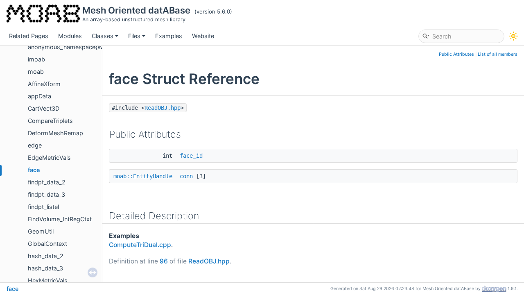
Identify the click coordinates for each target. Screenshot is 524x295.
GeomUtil (41, 231)
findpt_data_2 (47, 182)
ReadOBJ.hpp (163, 107)
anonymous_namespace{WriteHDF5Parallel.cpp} (94, 46)
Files (134, 35)
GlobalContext (47, 243)
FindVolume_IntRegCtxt (60, 219)
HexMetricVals (48, 280)
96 (164, 261)
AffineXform (44, 83)
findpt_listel (43, 206)
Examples (168, 35)
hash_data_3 (45, 268)
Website (203, 35)
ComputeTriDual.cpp (140, 245)
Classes (102, 35)
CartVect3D (43, 108)
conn (186, 176)
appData (39, 96)
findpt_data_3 (46, 194)
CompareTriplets (50, 120)
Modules (70, 35)
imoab (36, 59)
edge (35, 145)
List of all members (497, 54)
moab (36, 71)
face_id (191, 155)
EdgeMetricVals (49, 157)
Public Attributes (456, 54)
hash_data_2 (45, 255)
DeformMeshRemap (55, 132)
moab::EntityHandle (142, 176)
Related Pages (28, 35)
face (34, 169)
